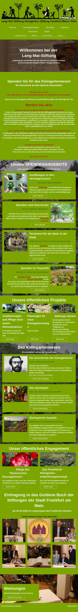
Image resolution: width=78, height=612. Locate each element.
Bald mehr (35, 339)
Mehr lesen (10, 339)
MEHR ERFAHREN (40, 409)
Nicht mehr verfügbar (41, 379)
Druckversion (8, 606)
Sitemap (18, 606)
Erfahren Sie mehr (15, 597)
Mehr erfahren (38, 196)
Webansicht (72, 606)
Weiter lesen (10, 487)
